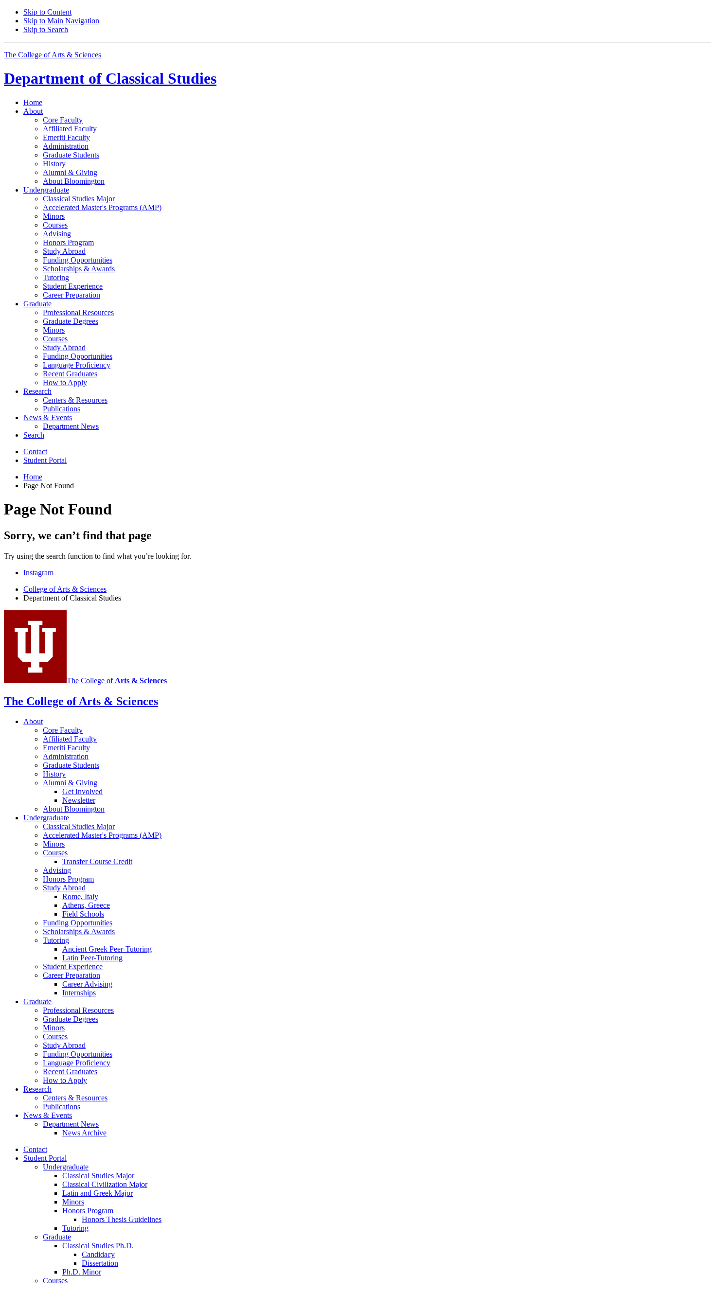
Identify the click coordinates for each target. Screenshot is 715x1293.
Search (33, 435)
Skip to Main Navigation (61, 21)
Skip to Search (45, 29)
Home (32, 102)
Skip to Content (47, 12)
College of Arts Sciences (65, 589)
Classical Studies (110, 78)
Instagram (38, 572)
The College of (117, 680)
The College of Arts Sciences (52, 55)
